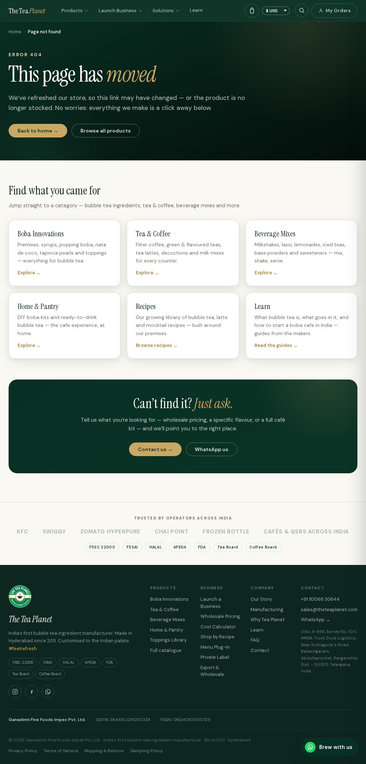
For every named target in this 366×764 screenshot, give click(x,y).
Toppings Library (168, 640)
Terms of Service (61, 751)
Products (72, 11)
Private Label (215, 657)
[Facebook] (31, 691)
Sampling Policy (146, 751)
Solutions (163, 11)
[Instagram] (15, 691)
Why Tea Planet (268, 619)
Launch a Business (211, 602)
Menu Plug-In (215, 647)
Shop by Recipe (217, 637)
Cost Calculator (218, 627)
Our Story (261, 599)
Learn (196, 10)
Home (15, 32)
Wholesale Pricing (220, 616)
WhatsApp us (211, 449)
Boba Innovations (169, 599)
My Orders (338, 11)
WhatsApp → (315, 619)
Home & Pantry (166, 630)
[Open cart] (252, 11)
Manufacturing (267, 609)
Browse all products (105, 130)
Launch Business (118, 11)
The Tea (27, 10)
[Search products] (301, 10)
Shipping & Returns (104, 751)
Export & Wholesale (212, 671)
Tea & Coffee (164, 609)
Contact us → (155, 449)
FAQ (255, 640)
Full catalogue (166, 650)
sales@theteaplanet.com (329, 609)
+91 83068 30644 (320, 599)
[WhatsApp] (47, 691)
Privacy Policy (23, 751)
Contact (260, 650)
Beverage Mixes (167, 619)
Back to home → (38, 130)
